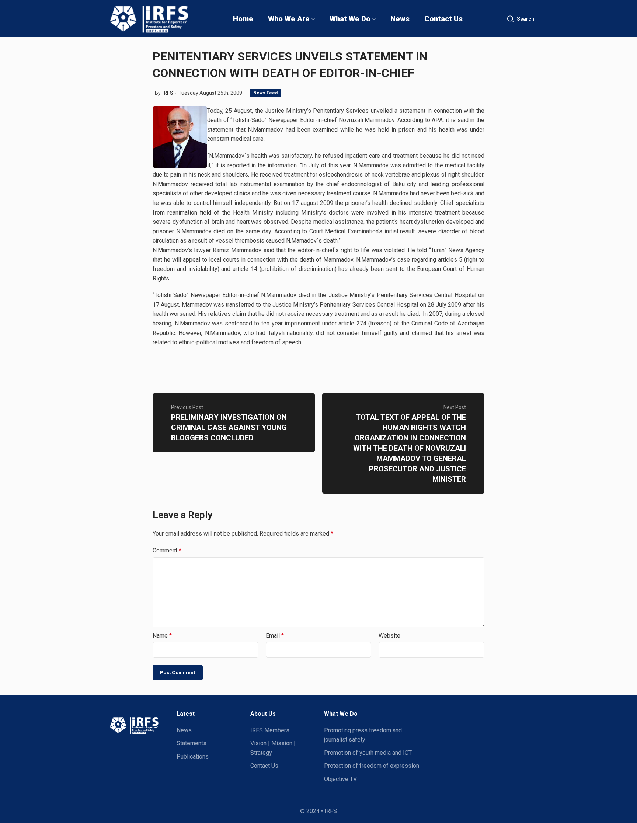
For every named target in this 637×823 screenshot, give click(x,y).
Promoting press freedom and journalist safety (363, 735)
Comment (167, 550)
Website (389, 635)
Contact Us (264, 765)
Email (275, 635)
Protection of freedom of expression (371, 765)
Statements (191, 743)
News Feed (265, 92)
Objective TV (340, 778)
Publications (193, 756)
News (184, 730)
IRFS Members (269, 730)
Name (162, 635)
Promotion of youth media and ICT (368, 752)
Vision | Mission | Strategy (273, 748)
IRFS (167, 93)
